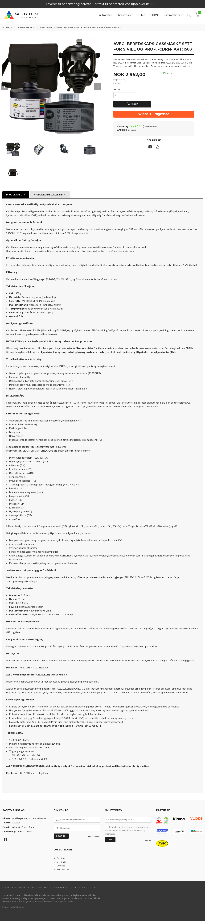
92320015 (16, 822)
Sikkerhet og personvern (52, 887)
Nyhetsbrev (78, 887)
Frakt (5, 887)
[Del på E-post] (157, 147)
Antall (117, 89)
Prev (4, 86)
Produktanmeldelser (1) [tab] (48, 195)
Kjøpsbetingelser (23, 887)
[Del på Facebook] (150, 147)
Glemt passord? (93, 836)
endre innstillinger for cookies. (61, 901)
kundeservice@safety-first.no (23, 827)
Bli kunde (62, 862)
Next (97, 86)
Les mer (148, 840)
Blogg (92, 887)
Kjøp (134, 104)
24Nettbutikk (18, 907)
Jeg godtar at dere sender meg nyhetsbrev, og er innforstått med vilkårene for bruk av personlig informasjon (127, 830)
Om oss (61, 865)
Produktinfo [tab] (14, 195)
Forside (61, 858)
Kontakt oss (63, 869)
